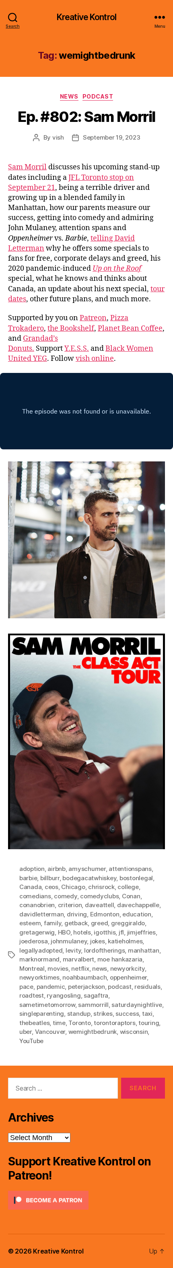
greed (99, 923)
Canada (30, 887)
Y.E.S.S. (76, 348)
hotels (82, 932)
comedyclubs (99, 896)
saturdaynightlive (136, 1005)
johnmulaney (69, 941)
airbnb (56, 869)
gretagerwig (37, 932)
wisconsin (134, 1031)
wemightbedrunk (92, 1031)
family (52, 923)
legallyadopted (40, 950)
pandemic (51, 986)
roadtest (31, 995)
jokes (97, 941)
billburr (50, 878)
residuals (147, 986)
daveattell (99, 905)
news (99, 968)
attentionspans (130, 869)
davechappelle (138, 905)
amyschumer (86, 869)
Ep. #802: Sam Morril (86, 117)
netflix (80, 968)
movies (57, 968)
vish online (95, 358)
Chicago (73, 887)
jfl (121, 932)
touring (148, 1023)
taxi (147, 1013)
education (136, 914)
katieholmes (125, 941)
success (127, 1013)
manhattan (143, 950)
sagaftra (96, 995)
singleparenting (41, 1013)
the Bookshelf (70, 328)
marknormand (39, 959)
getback (76, 923)
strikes (102, 1013)
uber (25, 1031)
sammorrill (93, 1005)
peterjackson (86, 986)
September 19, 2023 (111, 137)
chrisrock (101, 887)
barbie (28, 878)
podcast (119, 986)
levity (73, 950)
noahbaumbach (84, 977)
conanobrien (37, 905)
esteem (30, 923)
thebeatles (34, 1023)
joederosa (33, 941)
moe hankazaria (119, 959)
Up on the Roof (117, 268)
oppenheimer (128, 977)
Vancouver (50, 1031)
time (59, 1023)
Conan (131, 896)
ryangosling (63, 995)
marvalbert (78, 959)
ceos (51, 887)
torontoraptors (114, 1023)
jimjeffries (141, 932)
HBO (64, 932)
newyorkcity (127, 968)
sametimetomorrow (47, 1005)
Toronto (79, 1023)
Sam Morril (27, 167)
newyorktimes (39, 977)
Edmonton (104, 914)
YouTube (31, 1041)
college (127, 887)
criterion (70, 905)
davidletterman (41, 914)
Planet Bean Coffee (130, 328)
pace (26, 986)
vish (58, 137)
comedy (65, 896)
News (69, 96)
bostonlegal (136, 878)
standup (79, 1013)
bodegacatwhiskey (89, 878)
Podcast (97, 96)
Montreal (32, 968)
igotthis (104, 932)
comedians (35, 896)
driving (77, 914)
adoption (32, 869)
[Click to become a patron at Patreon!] (86, 1200)
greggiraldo (128, 923)
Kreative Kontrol (86, 17)
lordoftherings (104, 950)
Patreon (93, 318)
